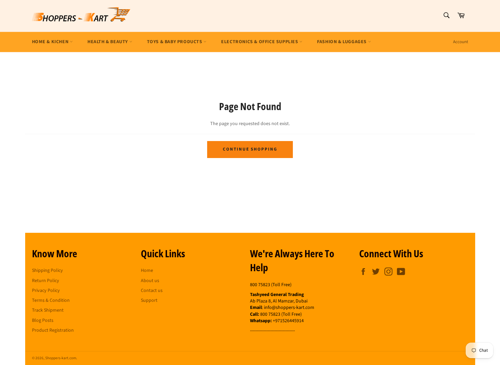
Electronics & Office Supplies (260, 41)
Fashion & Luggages (342, 41)
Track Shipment (48, 310)
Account (460, 42)
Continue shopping (250, 149)
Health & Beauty (108, 41)
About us (150, 280)
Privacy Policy (46, 290)
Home (147, 270)
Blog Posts (42, 320)
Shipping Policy (47, 270)
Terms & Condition (51, 300)
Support (149, 300)
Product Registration (53, 330)
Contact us (152, 290)
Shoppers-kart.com (60, 358)
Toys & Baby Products (175, 41)
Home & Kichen (51, 41)
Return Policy (45, 280)
